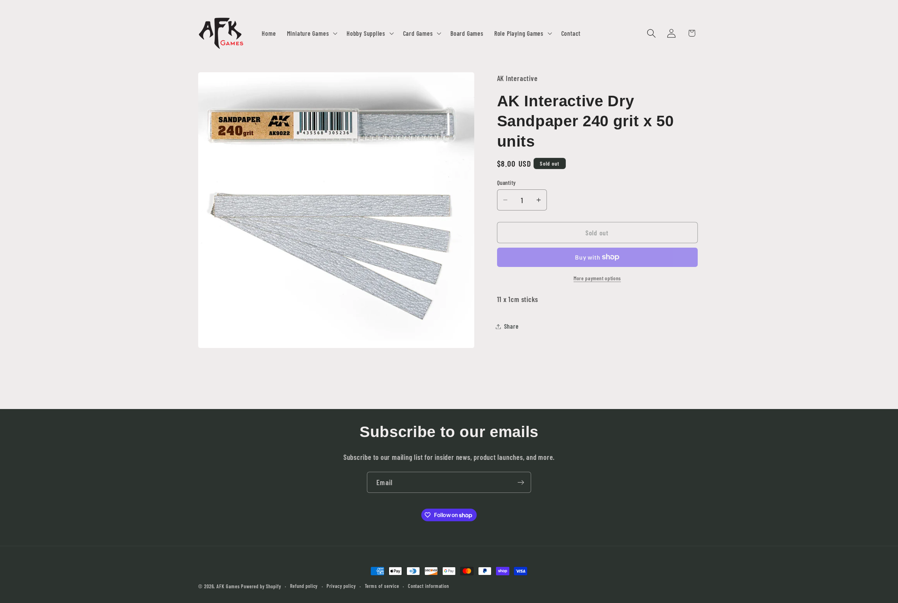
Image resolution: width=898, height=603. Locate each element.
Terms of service (382, 586)
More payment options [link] (597, 278)
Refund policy (304, 586)
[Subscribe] (521, 482)
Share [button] (511, 326)
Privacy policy (341, 586)
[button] (311, 33)
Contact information (428, 586)
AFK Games (228, 586)
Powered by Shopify (261, 586)
